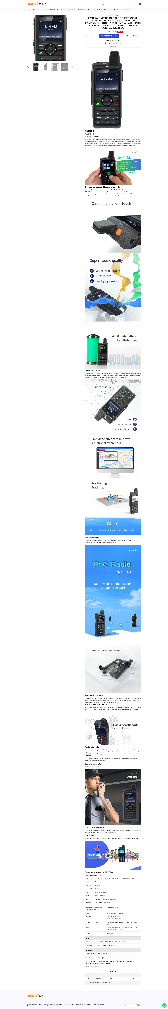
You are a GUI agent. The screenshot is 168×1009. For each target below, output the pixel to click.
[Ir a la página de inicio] (37, 4)
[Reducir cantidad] (86, 36)
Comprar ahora (130, 36)
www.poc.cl (95, 966)
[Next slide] (72, 67)
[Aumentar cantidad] (97, 36)
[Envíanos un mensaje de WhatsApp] (164, 1005)
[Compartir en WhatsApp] (113, 43)
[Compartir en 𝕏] (109, 43)
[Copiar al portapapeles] (120, 43)
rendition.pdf (91, 975)
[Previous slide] (28, 67)
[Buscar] (103, 4)
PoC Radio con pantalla (38, 9)
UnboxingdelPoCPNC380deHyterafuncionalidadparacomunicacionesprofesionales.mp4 (111, 978)
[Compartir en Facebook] (105, 43)
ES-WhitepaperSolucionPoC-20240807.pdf (99, 982)
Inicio (28, 9)
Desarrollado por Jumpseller (50, 1005)
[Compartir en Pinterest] (116, 43)
